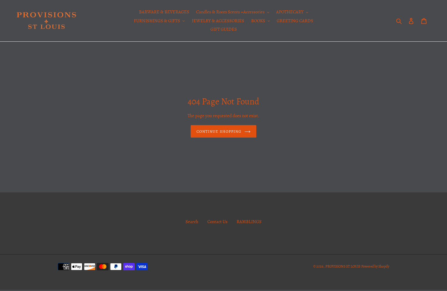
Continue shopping (218, 131)
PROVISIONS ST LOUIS (342, 266)
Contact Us (217, 222)
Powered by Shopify (375, 266)
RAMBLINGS (249, 222)
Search (191, 222)
